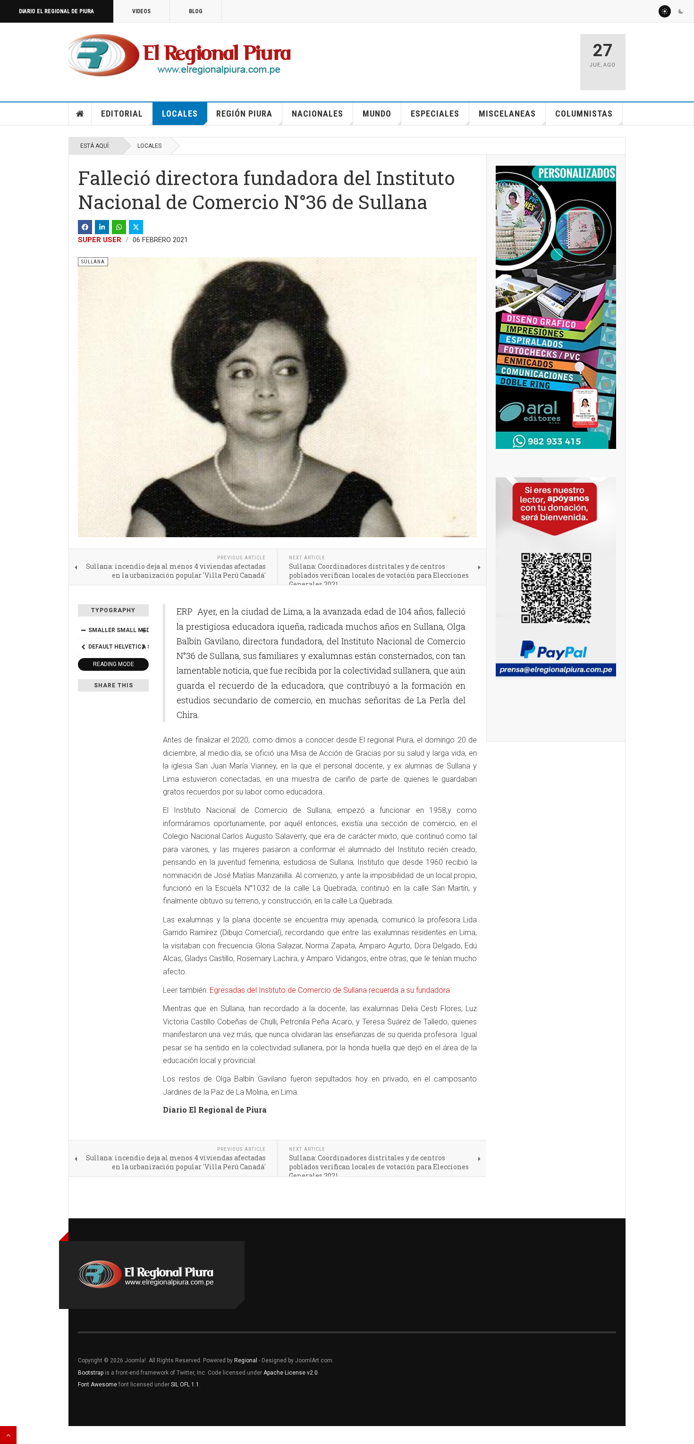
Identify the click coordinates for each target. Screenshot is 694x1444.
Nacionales (317, 113)
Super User (99, 240)
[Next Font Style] (143, 647)
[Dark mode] (681, 11)
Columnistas (584, 113)
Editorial (122, 113)
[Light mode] (665, 11)
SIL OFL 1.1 (185, 1384)
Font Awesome (97, 1384)
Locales (180, 113)
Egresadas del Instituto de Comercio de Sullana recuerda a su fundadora (329, 990)
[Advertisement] (461, 57)
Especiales (435, 113)
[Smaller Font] (83, 630)
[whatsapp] (119, 227)
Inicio (80, 113)
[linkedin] (102, 227)
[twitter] (136, 227)
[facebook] (85, 227)
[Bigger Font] (143, 630)
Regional (245, 1360)
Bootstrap (90, 1372)
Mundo (377, 113)
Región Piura (244, 113)
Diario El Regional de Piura (56, 11)
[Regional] (179, 55)
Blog (196, 11)
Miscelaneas (507, 113)
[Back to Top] (8, 1435)
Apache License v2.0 (290, 1372)
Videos (141, 11)
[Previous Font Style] (83, 647)
